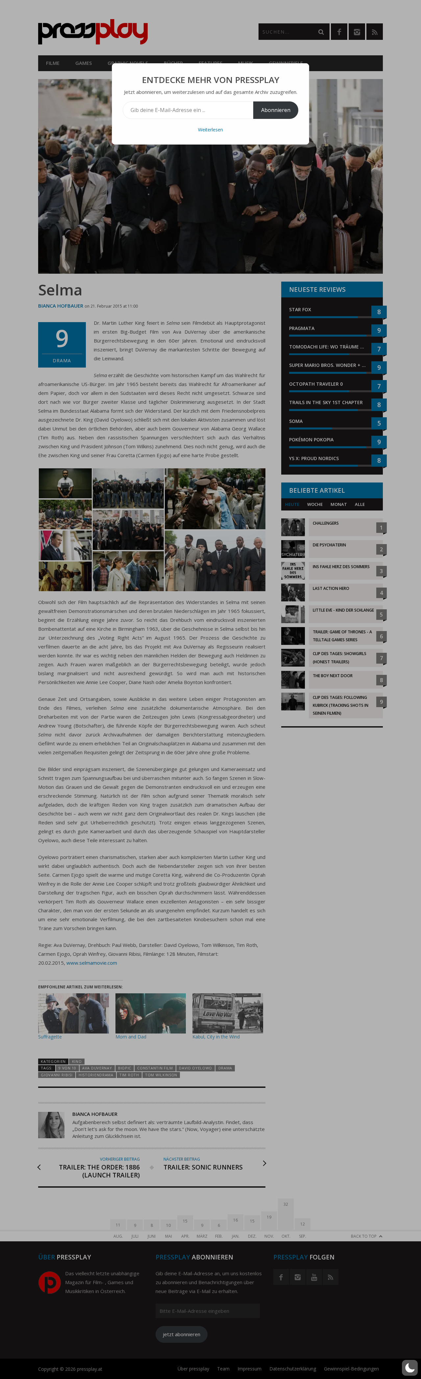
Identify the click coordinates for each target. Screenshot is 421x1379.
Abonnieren (275, 110)
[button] (410, 1368)
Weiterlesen (210, 129)
